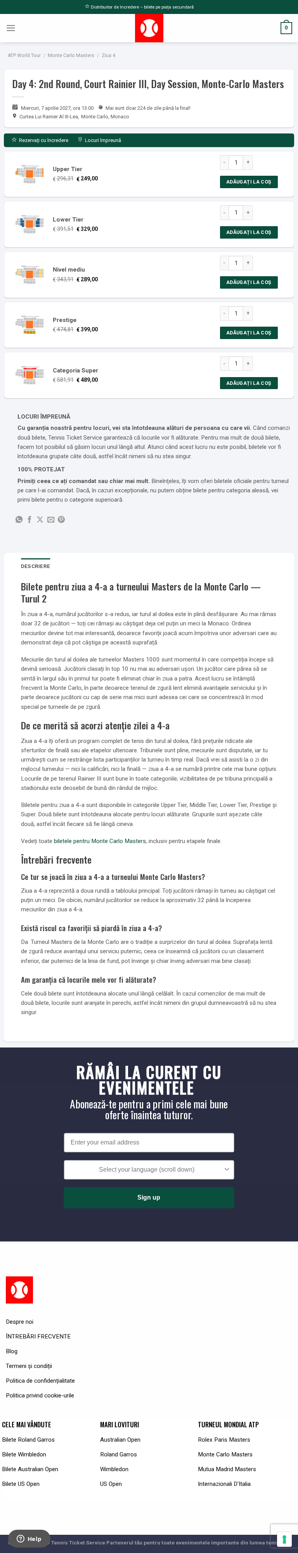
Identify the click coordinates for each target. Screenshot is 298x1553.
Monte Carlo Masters (71, 55)
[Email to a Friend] (50, 520)
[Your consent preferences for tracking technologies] (284, 1539)
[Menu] (11, 28)
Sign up (148, 1198)
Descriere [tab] (35, 566)
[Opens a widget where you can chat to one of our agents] (29, 1539)
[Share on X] (39, 520)
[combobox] (147, 1170)
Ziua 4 (108, 55)
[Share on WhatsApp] (19, 520)
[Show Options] (226, 1170)
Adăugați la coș (249, 182)
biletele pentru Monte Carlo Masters (100, 841)
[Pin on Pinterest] (61, 520)
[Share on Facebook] (29, 520)
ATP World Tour (24, 55)
